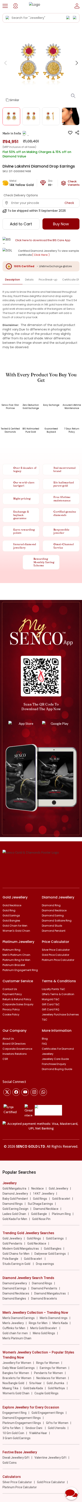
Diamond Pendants (44, 1288)
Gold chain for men (15, 1333)
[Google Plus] (34, 1092)
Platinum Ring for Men (16, 960)
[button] (5, 6)
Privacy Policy (11, 1009)
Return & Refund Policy (17, 999)
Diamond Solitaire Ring (56, 920)
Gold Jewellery (58, 1188)
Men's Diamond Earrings (19, 1318)
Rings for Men (38, 1323)
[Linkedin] (43, 1092)
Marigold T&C (51, 999)
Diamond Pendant (53, 931)
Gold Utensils (57, 1428)
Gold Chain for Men (15, 925)
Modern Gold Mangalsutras (21, 1248)
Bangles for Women (16, 1373)
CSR (5, 1059)
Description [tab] (12, 279)
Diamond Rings (13, 1203)
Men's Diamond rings (53, 1318)
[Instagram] (25, 1092)
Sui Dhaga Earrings (40, 1203)
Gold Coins (10, 1462)
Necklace (37, 1188)
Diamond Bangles (14, 1298)
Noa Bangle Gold (13, 1383)
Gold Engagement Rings (48, 1412)
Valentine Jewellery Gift (50, 1457)
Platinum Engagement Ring (20, 970)
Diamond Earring (53, 915)
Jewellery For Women (17, 1362)
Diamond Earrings (14, 1288)
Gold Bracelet (61, 1198)
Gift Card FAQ (50, 1009)
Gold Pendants (12, 1243)
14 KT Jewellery (43, 1193)
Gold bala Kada (33, 1388)
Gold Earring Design (15, 1208)
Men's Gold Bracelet (43, 1328)
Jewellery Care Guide (55, 1059)
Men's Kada (60, 1323)
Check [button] (69, 203)
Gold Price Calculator (55, 955)
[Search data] (7, 17)
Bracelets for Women (17, 1378)
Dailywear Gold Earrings (50, 1253)
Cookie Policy (11, 1014)
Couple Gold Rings (46, 1393)
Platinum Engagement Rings (22, 1423)
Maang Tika (10, 1388)
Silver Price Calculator (56, 950)
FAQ (44, 1043)
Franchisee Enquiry (54, 1064)
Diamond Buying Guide (57, 1069)
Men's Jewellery (13, 1323)
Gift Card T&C (51, 1004)
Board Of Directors (14, 1043)
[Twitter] (7, 1092)
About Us (8, 1038)
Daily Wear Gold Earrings (19, 1368)
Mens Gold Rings (44, 1333)
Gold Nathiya (56, 1388)
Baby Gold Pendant (15, 1198)
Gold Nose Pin (41, 1219)
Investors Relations (15, 1054)
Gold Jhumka (56, 1383)
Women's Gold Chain (16, 931)
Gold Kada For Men (15, 1219)
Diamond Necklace (54, 910)
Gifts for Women (57, 1423)
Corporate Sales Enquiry (18, 1004)
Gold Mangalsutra (14, 1188)
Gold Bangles (11, 920)
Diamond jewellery (15, 1283)
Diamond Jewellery (15, 1193)
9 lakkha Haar (38, 1433)
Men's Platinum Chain (16, 955)
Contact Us (10, 989)
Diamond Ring (51, 905)
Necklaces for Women (51, 1378)
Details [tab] (29, 279)
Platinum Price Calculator (58, 960)
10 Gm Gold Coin (13, 1433)
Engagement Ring (14, 1412)
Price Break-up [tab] (48, 279)
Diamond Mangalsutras (50, 1293)
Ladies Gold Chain (14, 1214)
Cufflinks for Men (14, 1328)
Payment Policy (12, 994)
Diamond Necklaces (16, 1293)
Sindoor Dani (34, 1428)
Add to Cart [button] (21, 224)
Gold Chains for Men (16, 1253)
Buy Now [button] (61, 224)
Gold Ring (9, 910)
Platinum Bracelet (14, 965)
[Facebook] (16, 1092)
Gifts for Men (11, 1428)
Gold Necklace (12, 905)
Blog (45, 1038)
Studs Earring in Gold (17, 1263)
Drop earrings (45, 1263)
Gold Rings (40, 1198)
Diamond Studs (52, 925)
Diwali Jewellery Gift (16, 1457)
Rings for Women (47, 1362)
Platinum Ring (11, 950)
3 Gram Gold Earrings (16, 1438)
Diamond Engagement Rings (22, 1417)
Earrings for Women (53, 1368)
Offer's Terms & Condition (58, 994)
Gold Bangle (39, 1214)
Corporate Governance (17, 1049)
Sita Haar (35, 1383)
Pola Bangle (11, 1258)
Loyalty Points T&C (53, 989)
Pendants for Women (48, 1373)
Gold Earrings (11, 915)
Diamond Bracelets (44, 1298)
